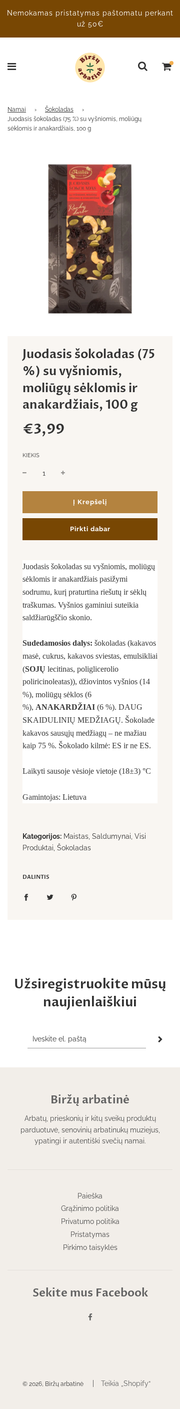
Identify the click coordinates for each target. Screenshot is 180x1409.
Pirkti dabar (90, 529)
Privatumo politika (90, 1221)
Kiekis (31, 455)
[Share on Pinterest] (74, 897)
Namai (17, 109)
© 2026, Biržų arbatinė (53, 1383)
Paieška (90, 1196)
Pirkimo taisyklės (90, 1247)
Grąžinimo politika (90, 1208)
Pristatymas (90, 1234)
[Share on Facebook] (26, 897)
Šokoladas (59, 109)
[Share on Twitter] (50, 897)
